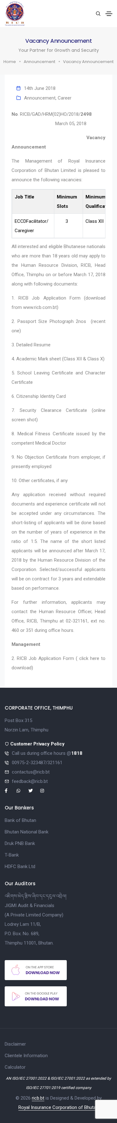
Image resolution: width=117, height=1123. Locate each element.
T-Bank (12, 855)
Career (64, 98)
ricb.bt (38, 1098)
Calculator (15, 1067)
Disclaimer (15, 1044)
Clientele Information (26, 1055)
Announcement (39, 62)
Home (9, 62)
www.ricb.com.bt (40, 307)
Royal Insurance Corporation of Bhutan (58, 1107)
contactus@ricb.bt (31, 772)
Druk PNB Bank (20, 843)
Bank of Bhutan (20, 820)
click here (89, 658)
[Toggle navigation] (108, 14)
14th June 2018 (40, 88)
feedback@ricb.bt (30, 781)
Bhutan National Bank (26, 832)
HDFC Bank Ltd (20, 866)
